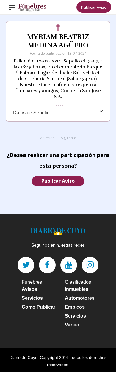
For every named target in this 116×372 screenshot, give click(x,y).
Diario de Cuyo (23, 357)
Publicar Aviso (93, 7)
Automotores (80, 298)
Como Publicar (38, 307)
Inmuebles (76, 289)
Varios (72, 324)
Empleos (75, 307)
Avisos (29, 289)
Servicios (32, 298)
